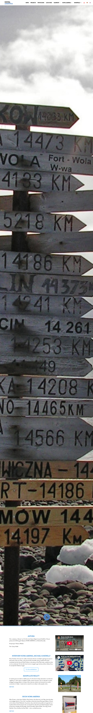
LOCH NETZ (49, 2)
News (27, 2)
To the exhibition (31, 669)
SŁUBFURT (56, 2)
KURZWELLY (77, 2)
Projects (33, 2)
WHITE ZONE (41, 2)
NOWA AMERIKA (66, 2)
